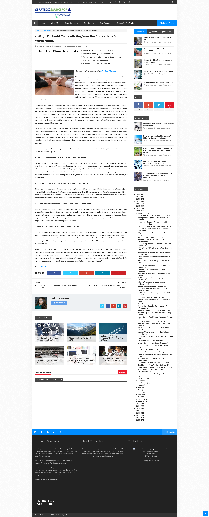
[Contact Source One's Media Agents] (151, 449)
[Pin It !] (118, 273)
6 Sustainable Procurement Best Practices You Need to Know (112, 361)
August (141, 385)
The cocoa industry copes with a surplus (153, 321)
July (140, 387)
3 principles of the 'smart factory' (150, 340)
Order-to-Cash (69, 2)
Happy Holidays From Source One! (151, 237)
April (140, 394)
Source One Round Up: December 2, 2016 (153, 363)
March (140, 397)
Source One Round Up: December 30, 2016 (154, 215)
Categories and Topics (125, 23)
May (140, 392)
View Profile (60, 303)
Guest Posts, (82, 46)
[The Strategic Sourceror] (53, 12)
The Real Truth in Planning (148, 349)
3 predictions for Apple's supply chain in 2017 (155, 226)
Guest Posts (46, 31)
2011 (138, 413)
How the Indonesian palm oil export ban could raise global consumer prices (158, 150)
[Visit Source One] (86, 273)
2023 (138, 194)
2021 (138, 199)
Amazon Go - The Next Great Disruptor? (153, 343)
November (142, 378)
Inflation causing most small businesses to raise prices (154, 162)
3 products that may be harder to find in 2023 (100, 54)
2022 (138, 197)
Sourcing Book (98, 2)
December (142, 213)
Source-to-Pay (58, 2)
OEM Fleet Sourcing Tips (147, 304)
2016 (138, 211)
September (142, 383)
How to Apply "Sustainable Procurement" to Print (47, 362)
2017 (138, 208)
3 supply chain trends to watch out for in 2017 (155, 367)
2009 (138, 418)
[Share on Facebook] (54, 273)
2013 (138, 408)
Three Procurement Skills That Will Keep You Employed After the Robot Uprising (81, 361)
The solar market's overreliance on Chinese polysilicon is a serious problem (157, 175)
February (141, 399)
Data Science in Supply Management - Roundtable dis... (152, 371)
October (141, 380)
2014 (138, 406)
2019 (138, 204)
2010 (138, 415)
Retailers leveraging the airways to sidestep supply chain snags (157, 137)
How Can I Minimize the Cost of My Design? (154, 310)
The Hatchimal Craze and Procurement (152, 297)
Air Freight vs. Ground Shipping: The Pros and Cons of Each (112, 338)
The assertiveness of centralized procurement (155, 352)
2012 (138, 411)
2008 (138, 420)
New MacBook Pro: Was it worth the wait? (153, 365)
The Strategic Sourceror (42, 515)
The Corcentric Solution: (44, 2)
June (140, 390)
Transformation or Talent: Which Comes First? (47, 339)
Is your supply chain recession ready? (97, 63)
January (141, 401)
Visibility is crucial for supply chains (96, 60)
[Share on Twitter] (70, 273)
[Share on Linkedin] (102, 273)
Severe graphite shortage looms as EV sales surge (102, 57)
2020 (138, 201)
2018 (138, 206)
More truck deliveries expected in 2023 (98, 50)
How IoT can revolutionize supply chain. (153, 286)
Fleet (77, 2)
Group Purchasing (86, 2)
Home (38, 31)
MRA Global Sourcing (108, 71)
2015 (138, 404)
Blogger (122, 372)
